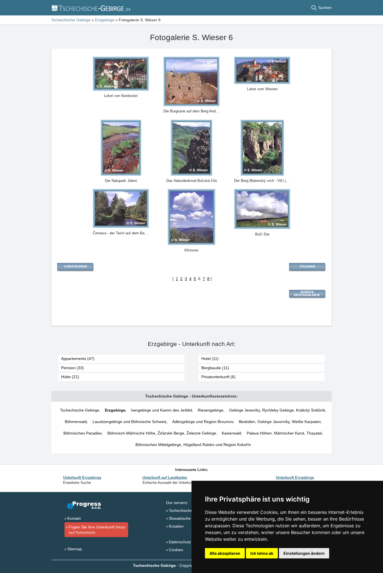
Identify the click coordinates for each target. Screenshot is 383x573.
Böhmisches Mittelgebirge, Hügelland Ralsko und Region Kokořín (193, 444)
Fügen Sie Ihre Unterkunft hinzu (97, 530)
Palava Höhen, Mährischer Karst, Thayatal (284, 433)
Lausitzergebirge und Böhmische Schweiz (130, 421)
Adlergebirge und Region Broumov (202, 421)
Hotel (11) (210, 358)
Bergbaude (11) (215, 368)
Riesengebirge (210, 410)
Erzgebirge (115, 410)
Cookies (176, 549)
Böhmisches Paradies (82, 433)
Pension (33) (72, 368)
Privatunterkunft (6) (218, 377)
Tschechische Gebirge (79, 410)
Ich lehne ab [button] (261, 553)
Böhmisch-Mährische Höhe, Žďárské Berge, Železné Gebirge (161, 433)
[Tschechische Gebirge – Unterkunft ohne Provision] (91, 8)
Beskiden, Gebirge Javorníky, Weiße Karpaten (280, 421)
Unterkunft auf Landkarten (164, 477)
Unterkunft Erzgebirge (82, 477)
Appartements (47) (77, 358)
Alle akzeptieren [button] (224, 553)
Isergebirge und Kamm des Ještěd (161, 410)
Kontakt (74, 518)
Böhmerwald (76, 421)
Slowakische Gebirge (187, 518)
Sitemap (74, 549)
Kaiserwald (231, 433)
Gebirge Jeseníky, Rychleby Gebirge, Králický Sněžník (277, 410)
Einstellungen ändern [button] (304, 553)
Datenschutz (180, 542)
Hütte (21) (70, 377)
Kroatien (176, 526)
